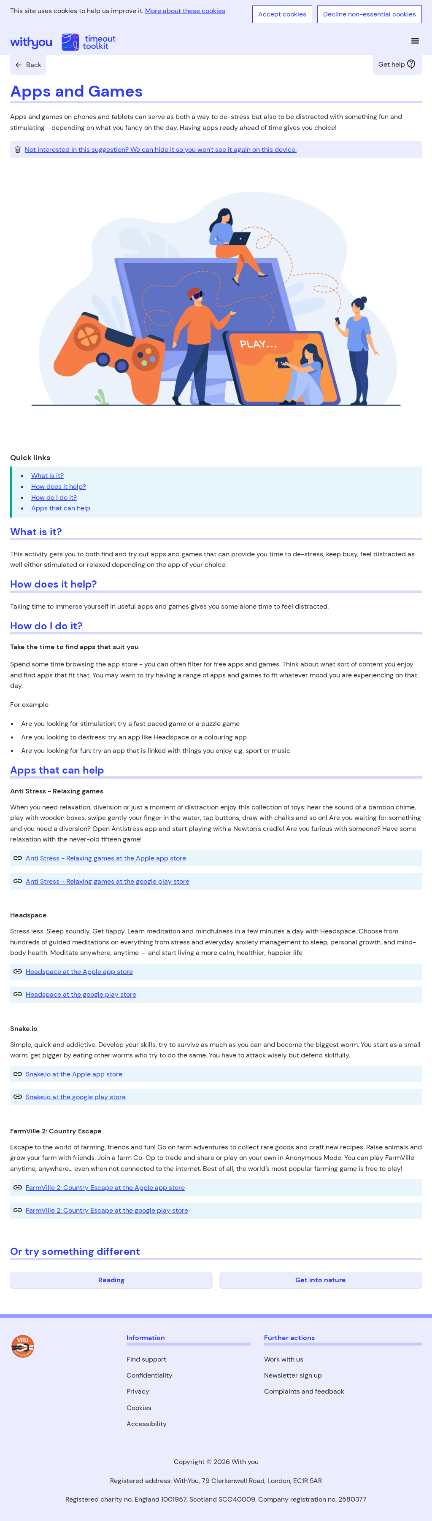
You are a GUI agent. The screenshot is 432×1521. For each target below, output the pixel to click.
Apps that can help (60, 508)
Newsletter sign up (293, 1375)
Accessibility (147, 1423)
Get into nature (320, 1280)
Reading (111, 1280)
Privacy (138, 1391)
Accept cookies (282, 14)
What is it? (47, 475)
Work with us (283, 1359)
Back (33, 64)
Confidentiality (150, 1375)
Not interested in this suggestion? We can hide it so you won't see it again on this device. (161, 149)
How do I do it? (54, 497)
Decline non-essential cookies (369, 14)
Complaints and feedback (304, 1391)
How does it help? (58, 486)
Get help (391, 64)
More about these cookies (185, 10)
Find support (146, 1359)
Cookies (139, 1407)
